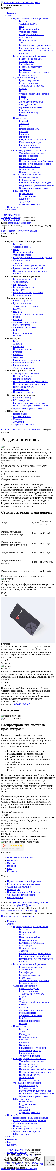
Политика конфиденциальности (17, 916)
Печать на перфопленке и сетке (35, 1072)
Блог (9, 868)
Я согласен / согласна (50, 1161)
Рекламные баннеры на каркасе (35, 953)
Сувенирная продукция (19, 886)
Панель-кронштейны (29, 937)
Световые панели (28, 948)
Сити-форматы (26, 969)
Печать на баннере (28, 1064)
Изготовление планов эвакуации (36, 959)
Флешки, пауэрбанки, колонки (34, 1002)
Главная (5, 429)
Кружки (23, 996)
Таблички (24, 950)
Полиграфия (13, 889)
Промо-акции (26, 1101)
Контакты (12, 871)
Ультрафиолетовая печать (32, 1061)
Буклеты (23, 1039)
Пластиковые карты (29, 1037)
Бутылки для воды (28, 991)
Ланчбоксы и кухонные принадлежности (31, 1011)
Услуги (16, 429)
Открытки (24, 1045)
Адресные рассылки (29, 1112)
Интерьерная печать (29, 1074)
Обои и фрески (26, 1077)
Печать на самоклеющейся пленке (36, 1069)
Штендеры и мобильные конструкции (31, 944)
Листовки (24, 1031)
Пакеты (23, 1023)
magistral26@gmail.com (19, 223)
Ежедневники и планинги (32, 1047)
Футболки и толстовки (30, 1015)
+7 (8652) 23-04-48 (10, 220)
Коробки (23, 1007)
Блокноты (24, 1042)
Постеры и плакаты (29, 1080)
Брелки (22, 1004)
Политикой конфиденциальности (21, 1166)
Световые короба (28, 932)
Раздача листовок (28, 1104)
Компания (12, 921)
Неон (21, 934)
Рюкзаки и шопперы (29, 1021)
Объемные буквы (28, 940)
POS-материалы (27, 1088)
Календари (24, 1034)
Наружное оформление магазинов (36, 1093)
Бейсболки (24, 1018)
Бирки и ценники (28, 1053)
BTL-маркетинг (32, 429)
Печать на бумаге (28, 1066)
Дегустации (25, 1109)
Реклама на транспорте (31, 975)
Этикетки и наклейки (30, 1056)
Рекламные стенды (28, 1085)
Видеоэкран (25, 977)
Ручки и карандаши (29, 988)
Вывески (23, 929)
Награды (23, 999)
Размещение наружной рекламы (23, 884)
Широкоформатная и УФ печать (23, 892)
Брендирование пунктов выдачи (35, 1091)
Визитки (23, 1029)
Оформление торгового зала (33, 1096)
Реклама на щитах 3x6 (30, 967)
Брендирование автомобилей (34, 956)
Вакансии (12, 865)
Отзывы (11, 863)
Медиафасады (26, 972)
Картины (23, 961)
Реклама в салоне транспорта (34, 980)
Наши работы (14, 860)
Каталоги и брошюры (30, 1050)
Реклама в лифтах (28, 983)
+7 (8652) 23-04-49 (10, 214)
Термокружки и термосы (31, 994)
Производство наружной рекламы (24, 881)
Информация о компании (20, 857)
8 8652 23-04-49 (22, 704)
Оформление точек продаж (21, 895)
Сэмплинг (24, 1107)
